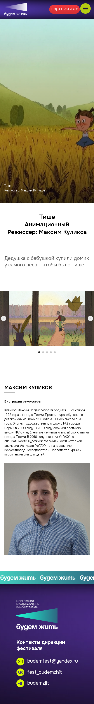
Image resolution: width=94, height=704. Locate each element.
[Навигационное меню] (85, 8)
